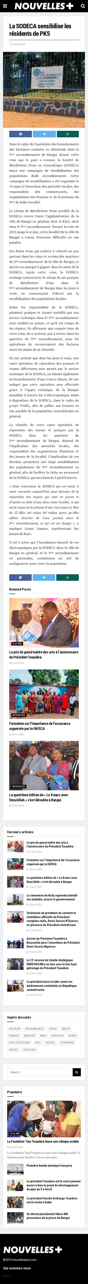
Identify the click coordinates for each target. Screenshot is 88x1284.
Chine (53, 1028)
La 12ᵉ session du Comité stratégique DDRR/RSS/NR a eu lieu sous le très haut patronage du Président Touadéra (52, 964)
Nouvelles (18, 715)
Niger (72, 1035)
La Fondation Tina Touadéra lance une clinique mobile (43, 1141)
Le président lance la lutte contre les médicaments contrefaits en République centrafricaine (52, 985)
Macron (29, 1035)
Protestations (19, 1042)
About (7, 1276)
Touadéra (67, 1042)
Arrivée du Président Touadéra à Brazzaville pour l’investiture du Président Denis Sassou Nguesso (53, 942)
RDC (38, 1042)
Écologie (30, 1049)
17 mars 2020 (17, 44)
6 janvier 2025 (16, 1147)
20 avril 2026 (17, 734)
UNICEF (13, 1049)
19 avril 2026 (17, 806)
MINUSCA (57, 1035)
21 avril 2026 (17, 663)
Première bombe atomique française (49, 1165)
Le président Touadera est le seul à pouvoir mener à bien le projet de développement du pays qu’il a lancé (54, 1185)
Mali (43, 1035)
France (14, 1035)
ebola (66, 1028)
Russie (50, 1042)
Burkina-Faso (35, 1028)
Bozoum (14, 1028)
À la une (17, 644)
